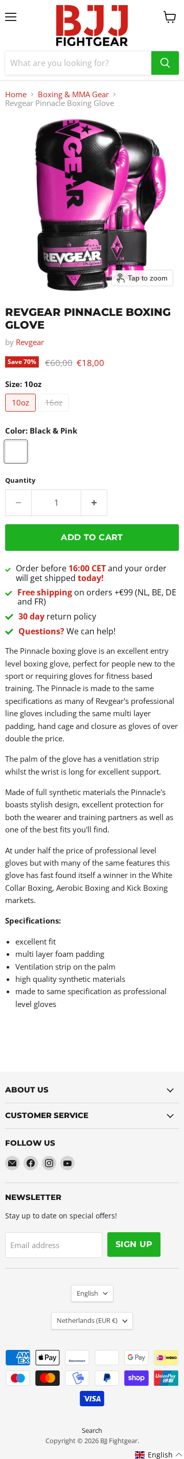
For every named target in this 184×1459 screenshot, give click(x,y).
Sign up (134, 1244)
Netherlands (87, 1320)
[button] (159, 1455)
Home (16, 94)
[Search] (165, 63)
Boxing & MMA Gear (73, 94)
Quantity (20, 480)
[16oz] (55, 414)
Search (92, 1430)
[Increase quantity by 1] (94, 502)
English (87, 1293)
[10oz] (21, 414)
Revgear (30, 342)
